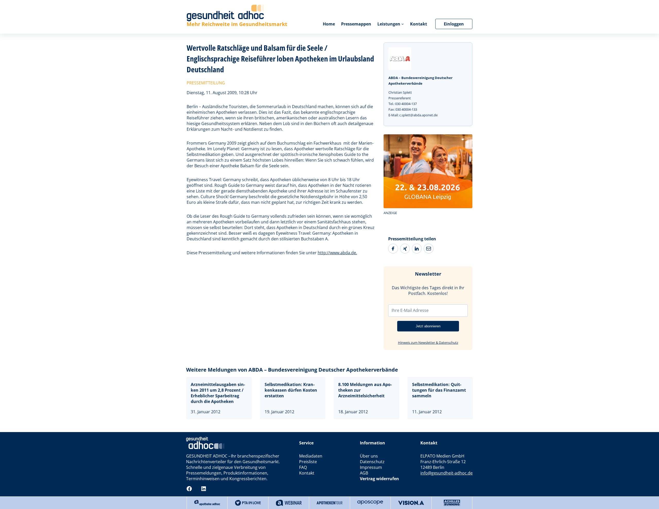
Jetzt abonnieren (428, 326)
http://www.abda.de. (337, 253)
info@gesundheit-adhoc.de (446, 473)
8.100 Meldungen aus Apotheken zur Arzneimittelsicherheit (365, 390)
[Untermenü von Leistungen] (402, 24)
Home (329, 24)
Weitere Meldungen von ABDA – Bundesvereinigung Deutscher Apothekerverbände (292, 369)
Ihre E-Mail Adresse (410, 310)
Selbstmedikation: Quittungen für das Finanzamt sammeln (439, 390)
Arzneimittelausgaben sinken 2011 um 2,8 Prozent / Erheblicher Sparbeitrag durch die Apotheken (218, 393)
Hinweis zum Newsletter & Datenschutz (428, 342)
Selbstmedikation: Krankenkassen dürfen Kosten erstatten (291, 390)
